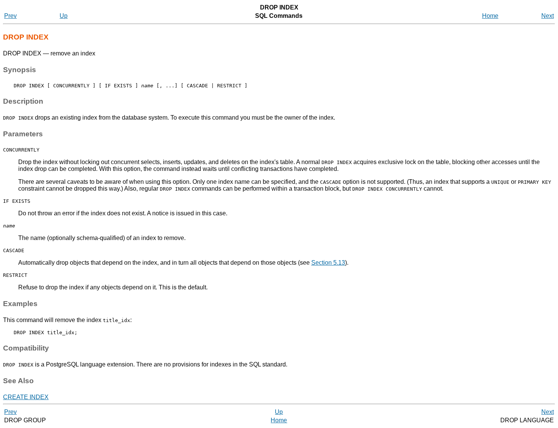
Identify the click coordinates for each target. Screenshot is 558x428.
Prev (10, 16)
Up (64, 16)
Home (490, 16)
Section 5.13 (328, 262)
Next (547, 16)
